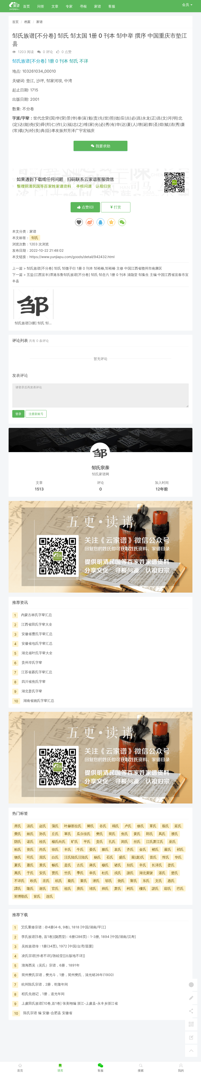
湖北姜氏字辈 (32, 691)
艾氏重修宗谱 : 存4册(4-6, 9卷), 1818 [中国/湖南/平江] (63, 927)
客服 (111, 6)
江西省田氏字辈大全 (36, 624)
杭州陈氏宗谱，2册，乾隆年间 (44, 984)
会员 (185, 4)
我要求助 (102, 146)
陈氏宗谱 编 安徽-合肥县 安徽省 (47, 1013)
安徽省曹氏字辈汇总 (37, 634)
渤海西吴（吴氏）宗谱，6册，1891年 (51, 965)
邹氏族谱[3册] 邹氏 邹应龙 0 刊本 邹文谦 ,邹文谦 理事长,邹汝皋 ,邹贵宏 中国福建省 (33, 323)
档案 (27, 22)
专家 (69, 6)
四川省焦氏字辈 (34, 681)
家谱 (97, 6)
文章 (54, 6)
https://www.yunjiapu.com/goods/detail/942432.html (71, 257)
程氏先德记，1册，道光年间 (43, 994)
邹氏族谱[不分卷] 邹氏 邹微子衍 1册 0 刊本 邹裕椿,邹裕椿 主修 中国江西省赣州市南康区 (94, 268)
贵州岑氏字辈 (32, 662)
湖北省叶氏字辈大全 (37, 653)
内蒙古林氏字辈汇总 (36, 615)
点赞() (87, 207)
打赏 (117, 207)
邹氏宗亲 (100, 467)
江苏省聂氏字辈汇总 (36, 672)
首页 (26, 6)
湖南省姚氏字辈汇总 (38, 700)
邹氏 (34, 238)
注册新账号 (36, 414)
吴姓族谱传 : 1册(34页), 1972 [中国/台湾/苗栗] (57, 946)
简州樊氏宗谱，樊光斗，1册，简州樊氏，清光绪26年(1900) (68, 975)
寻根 (83, 6)
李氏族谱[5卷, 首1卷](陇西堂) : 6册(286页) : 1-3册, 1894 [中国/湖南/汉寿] (78, 936)
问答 (40, 6)
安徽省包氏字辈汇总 (37, 643)
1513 (39, 489)
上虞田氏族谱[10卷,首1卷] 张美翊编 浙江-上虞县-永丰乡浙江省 (70, 1003)
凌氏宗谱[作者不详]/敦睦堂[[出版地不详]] (53, 956)
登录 (18, 414)
